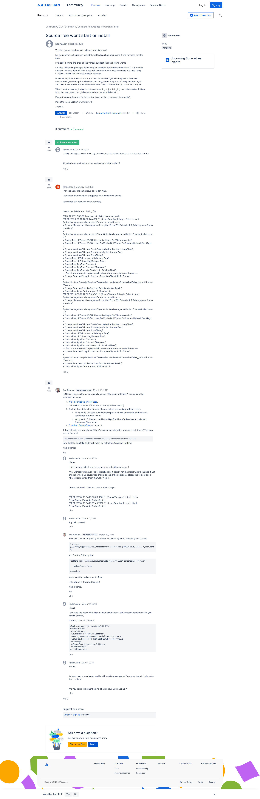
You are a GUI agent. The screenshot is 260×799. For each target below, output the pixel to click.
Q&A (59, 15)
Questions (82, 26)
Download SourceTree (79, 425)
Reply (65, 168)
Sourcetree (70, 26)
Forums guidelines (122, 773)
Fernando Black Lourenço (108, 113)
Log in (202, 5)
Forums (95, 4)
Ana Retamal (69, 390)
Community (75, 5)
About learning (142, 768)
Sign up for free (77, 744)
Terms (200, 782)
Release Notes (158, 4)
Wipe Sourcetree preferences (83, 401)
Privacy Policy (186, 782)
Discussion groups (80, 15)
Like (71, 510)
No (75, 794)
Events (123, 4)
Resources (140, 773)
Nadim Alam (61, 44)
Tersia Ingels (69, 187)
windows (167, 47)
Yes (68, 794)
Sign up (216, 5)
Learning (110, 4)
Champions (138, 4)
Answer (61, 113)
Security (212, 782)
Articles (102, 15)
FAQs (117, 768)
